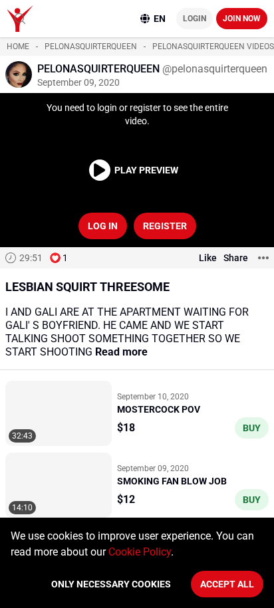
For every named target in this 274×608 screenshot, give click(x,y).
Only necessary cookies (111, 584)
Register (165, 226)
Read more (121, 352)
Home (18, 46)
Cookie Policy (139, 552)
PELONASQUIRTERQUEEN (91, 46)
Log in (103, 226)
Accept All (227, 584)
